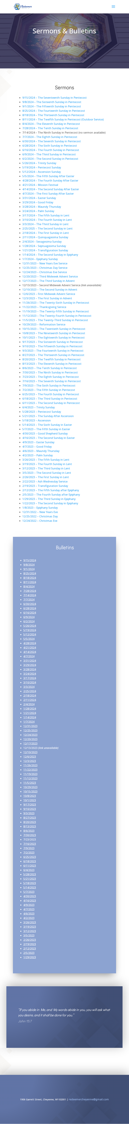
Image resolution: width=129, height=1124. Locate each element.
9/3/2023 (28, 813)
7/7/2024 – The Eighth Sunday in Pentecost (49, 137)
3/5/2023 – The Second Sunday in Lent (46, 473)
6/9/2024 (28, 617)
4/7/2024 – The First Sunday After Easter (48, 193)
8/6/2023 (28, 831)
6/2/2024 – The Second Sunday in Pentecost (50, 159)
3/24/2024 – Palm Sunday (38, 211)
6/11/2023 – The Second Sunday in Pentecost (51, 403)
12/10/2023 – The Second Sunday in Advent (49, 289)
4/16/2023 (29, 900)
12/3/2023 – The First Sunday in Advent (47, 298)
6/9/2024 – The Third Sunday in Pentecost (49, 154)
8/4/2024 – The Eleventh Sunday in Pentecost (51, 124)
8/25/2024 (29, 573)
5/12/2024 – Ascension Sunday (41, 172)
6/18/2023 (29, 861)
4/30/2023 (29, 896)
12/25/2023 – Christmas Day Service (44, 268)
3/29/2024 (29, 665)
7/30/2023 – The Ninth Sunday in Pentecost (50, 372)
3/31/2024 (29, 660)
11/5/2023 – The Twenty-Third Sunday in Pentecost (55, 320)
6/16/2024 (29, 613)
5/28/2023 (29, 874)
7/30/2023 (29, 835)
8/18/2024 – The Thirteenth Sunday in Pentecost (53, 115)
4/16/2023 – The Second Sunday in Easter (48, 438)
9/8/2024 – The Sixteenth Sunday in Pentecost (51, 102)
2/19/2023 (29, 944)
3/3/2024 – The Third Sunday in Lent (45, 224)
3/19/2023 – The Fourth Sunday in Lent (47, 464)
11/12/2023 (30, 778)
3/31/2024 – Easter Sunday (39, 198)
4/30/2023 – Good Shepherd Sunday (45, 433)
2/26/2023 (29, 940)
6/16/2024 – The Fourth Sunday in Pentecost (50, 150)
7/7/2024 (28, 599)
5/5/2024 (28, 639)
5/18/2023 (29, 883)
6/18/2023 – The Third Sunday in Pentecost (49, 398)
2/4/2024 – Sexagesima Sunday (42, 241)
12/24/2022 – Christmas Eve (39, 521)
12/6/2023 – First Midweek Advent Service (48, 294)
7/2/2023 (28, 852)
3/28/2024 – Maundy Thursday (41, 207)
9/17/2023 (29, 804)
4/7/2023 (28, 909)
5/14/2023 (29, 887)
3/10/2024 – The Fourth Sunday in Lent (47, 220)
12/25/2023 (30, 730)
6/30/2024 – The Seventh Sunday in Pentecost (51, 141)
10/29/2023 (30, 787)
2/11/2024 (29, 700)
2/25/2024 (29, 691)
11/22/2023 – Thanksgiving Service (44, 307)
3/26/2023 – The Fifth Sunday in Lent (45, 460)
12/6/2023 (29, 756)
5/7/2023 (28, 892)
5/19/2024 (29, 630)
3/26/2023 (29, 922)
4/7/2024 (28, 656)
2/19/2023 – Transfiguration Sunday (45, 486)
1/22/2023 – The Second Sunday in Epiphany (50, 503)
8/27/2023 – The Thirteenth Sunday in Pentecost (53, 355)
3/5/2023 (28, 935)
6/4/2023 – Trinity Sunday (38, 407)
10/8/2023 (29, 796)
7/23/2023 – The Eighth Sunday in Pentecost (50, 377)
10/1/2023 (29, 800)
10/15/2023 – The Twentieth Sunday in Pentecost (53, 329)
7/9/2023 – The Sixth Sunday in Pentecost (48, 385)
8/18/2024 (29, 578)
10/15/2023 (30, 791)
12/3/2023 (29, 761)
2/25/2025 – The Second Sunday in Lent (47, 228)
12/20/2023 (30, 739)
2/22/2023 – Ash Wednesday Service (45, 481)
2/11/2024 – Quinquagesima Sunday (45, 237)
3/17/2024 (29, 678)
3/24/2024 (29, 674)
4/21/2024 (29, 647)
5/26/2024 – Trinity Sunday (39, 163)
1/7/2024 (28, 722)
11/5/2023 (29, 783)
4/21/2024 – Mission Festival (40, 185)
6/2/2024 (28, 621)
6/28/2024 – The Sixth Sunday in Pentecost (49, 145)
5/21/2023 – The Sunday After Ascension (48, 416)
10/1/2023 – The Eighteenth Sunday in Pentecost (53, 337)
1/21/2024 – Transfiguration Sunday (45, 250)
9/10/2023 (29, 809)
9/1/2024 (28, 569)
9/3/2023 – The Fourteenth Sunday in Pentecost (52, 350)
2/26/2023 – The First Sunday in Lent (45, 477)
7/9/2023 (28, 848)
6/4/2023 (28, 870)
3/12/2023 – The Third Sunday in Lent (46, 468)
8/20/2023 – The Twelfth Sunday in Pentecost (51, 359)
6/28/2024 (29, 608)
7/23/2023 (29, 839)
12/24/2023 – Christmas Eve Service (44, 272)
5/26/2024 (29, 626)
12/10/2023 (30, 752)
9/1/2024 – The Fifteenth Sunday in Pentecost (51, 106)
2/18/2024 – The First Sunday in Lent (45, 233)
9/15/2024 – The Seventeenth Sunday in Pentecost (54, 97)
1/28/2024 (29, 708)
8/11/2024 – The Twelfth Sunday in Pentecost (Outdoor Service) (63, 119)
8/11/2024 (29, 582)
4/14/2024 (29, 652)
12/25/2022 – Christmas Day (40, 516)
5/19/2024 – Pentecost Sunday (41, 167)
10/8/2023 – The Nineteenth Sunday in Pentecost (53, 333)
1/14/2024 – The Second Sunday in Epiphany (50, 255)
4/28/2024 (29, 643)
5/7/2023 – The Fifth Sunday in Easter (46, 429)
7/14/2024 (29, 595)
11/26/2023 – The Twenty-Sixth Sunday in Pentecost (55, 302)
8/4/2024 (28, 586)
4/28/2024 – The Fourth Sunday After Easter (50, 180)
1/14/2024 (29, 717)
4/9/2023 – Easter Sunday (38, 442)
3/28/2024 (29, 669)
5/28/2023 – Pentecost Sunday (41, 412)
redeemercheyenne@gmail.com (89, 1099)
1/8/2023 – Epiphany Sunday (40, 507)
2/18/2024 (29, 695)
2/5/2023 (28, 953)
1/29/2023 (29, 957)
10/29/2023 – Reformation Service (43, 324)
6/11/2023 (29, 865)
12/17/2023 (30, 743)
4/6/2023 (28, 913)
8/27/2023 (29, 818)
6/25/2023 (29, 857)
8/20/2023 (29, 822)
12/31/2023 (30, 726)
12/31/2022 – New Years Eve (40, 512)
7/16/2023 (29, 844)
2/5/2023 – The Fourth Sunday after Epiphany (51, 494)
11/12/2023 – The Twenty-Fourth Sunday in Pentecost (56, 316)
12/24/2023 (30, 735)
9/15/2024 (29, 560)
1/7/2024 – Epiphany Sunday (40, 259)
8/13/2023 (29, 826)
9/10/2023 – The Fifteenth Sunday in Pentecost (52, 346)
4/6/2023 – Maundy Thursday (40, 451)
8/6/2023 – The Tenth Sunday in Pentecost (49, 368)
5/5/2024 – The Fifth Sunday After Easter (48, 176)
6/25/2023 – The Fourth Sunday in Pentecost (50, 394)
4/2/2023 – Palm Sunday (37, 455)
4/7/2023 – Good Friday (37, 446)
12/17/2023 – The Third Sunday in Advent (48, 281)
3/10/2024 (29, 682)
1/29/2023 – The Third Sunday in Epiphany (49, 499)
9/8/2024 (28, 565)
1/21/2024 (29, 713)
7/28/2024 (29, 591)
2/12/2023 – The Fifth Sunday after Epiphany (50, 490)
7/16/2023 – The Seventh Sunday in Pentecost (51, 381)
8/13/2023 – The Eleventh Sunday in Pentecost (51, 364)
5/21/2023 (29, 879)
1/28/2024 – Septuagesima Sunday (44, 246)
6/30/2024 (29, 604)
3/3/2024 (28, 687)
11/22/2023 (30, 770)
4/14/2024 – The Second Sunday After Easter (50, 189)
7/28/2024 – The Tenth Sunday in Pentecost (50, 128)
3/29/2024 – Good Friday (37, 202)
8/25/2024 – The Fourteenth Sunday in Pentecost (53, 111)
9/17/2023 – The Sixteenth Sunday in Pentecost (52, 342)
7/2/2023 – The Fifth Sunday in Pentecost (48, 390)
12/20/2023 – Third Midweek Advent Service (50, 276)
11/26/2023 (30, 765)
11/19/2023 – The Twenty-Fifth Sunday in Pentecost (55, 311)
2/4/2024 (28, 704)
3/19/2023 (29, 927)
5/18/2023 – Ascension (36, 420)
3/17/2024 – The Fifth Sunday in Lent (45, 215)
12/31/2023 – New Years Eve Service (44, 263)
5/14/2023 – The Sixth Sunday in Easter (47, 425)
